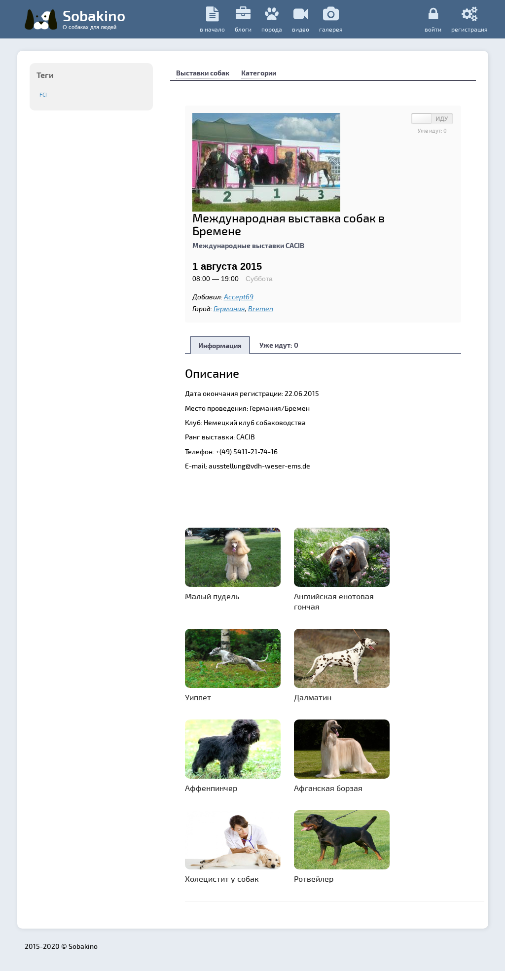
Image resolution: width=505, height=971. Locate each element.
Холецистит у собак (222, 878)
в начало (212, 29)
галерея (331, 29)
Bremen (260, 308)
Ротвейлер (313, 878)
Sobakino (94, 18)
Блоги (243, 29)
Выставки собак (202, 73)
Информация (220, 345)
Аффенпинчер (211, 787)
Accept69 (238, 296)
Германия (229, 308)
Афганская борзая (328, 787)
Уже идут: (278, 345)
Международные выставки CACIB (248, 245)
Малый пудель (212, 596)
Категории (258, 73)
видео (300, 29)
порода (271, 29)
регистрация (469, 29)
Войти (433, 29)
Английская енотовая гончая (334, 601)
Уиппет (198, 697)
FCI (43, 94)
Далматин (312, 697)
